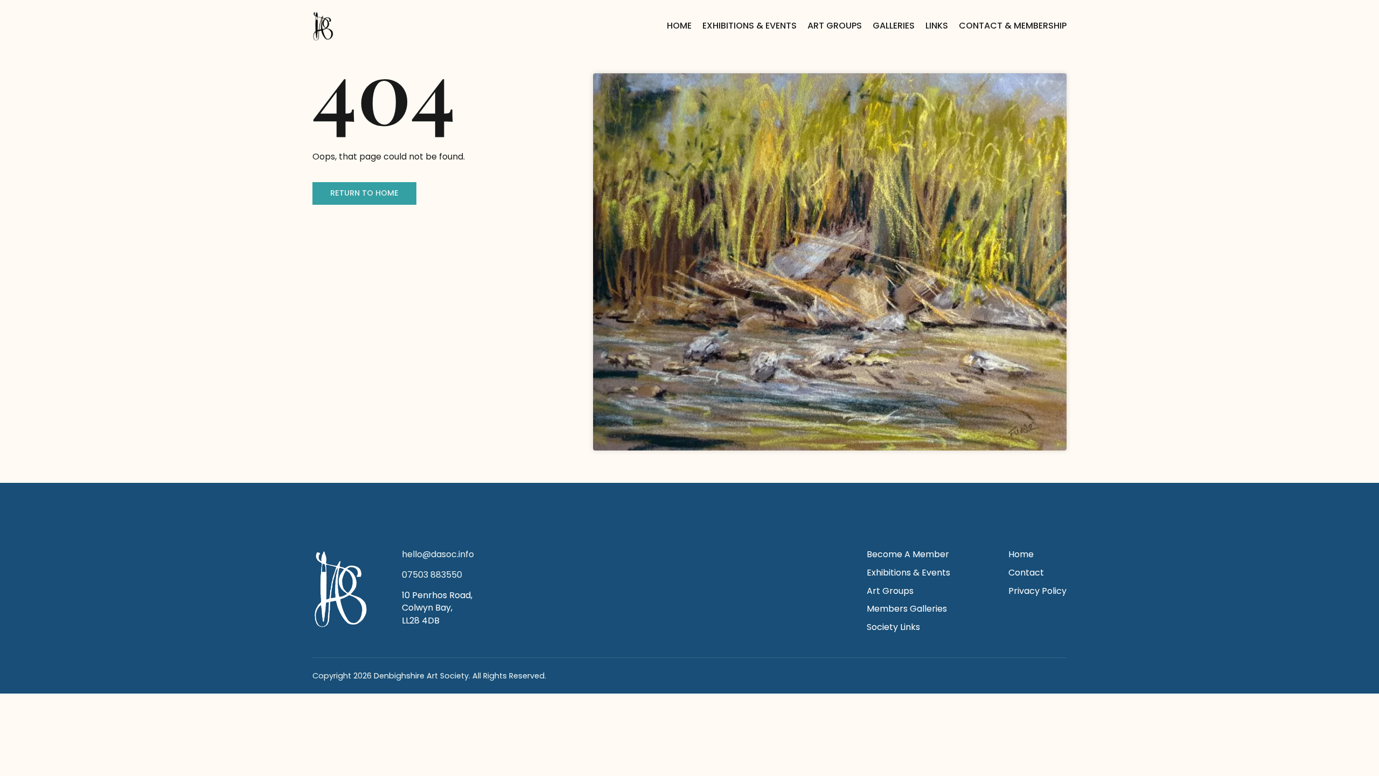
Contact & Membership (1013, 25)
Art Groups (834, 25)
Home (679, 25)
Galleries (894, 25)
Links (936, 25)
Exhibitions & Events (749, 25)
